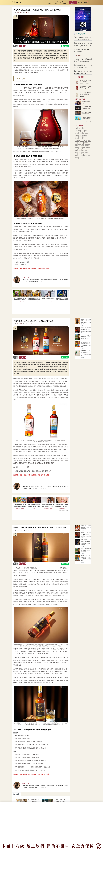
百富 (89, 140)
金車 (76, 152)
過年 (76, 150)
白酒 (86, 140)
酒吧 (80, 150)
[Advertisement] (41, 310)
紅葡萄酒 (86, 143)
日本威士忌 (85, 133)
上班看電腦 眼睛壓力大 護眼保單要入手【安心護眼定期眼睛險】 (48, 505)
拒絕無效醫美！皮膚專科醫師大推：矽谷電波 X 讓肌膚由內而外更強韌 (62, 505)
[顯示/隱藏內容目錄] (23, 78)
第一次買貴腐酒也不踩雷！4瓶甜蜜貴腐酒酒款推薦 (20, 299)
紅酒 (76, 145)
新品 (82, 130)
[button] (90, 2)
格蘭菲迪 (85, 135)
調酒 (81, 147)
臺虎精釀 (87, 145)
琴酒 (87, 138)
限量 (83, 152)
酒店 (83, 150)
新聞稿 (76, 133)
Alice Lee (29, 12)
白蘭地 (82, 140)
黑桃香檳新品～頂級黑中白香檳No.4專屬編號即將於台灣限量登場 (86, 107)
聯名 (80, 145)
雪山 (20, 161)
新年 (86, 130)
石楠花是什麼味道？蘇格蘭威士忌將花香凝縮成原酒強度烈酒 (34, 505)
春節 (81, 135)
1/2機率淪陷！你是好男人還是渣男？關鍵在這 (62, 299)
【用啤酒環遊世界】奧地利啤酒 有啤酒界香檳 (20, 505)
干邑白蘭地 (77, 130)
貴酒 (84, 147)
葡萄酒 (76, 147)
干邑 (84, 128)
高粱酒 (76, 157)
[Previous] (77, 19)
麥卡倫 (81, 157)
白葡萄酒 (77, 140)
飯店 (76, 155)
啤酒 (76, 128)
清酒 (84, 138)
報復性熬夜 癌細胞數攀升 (86, 102)
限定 (80, 152)
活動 (81, 138)
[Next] (88, 19)
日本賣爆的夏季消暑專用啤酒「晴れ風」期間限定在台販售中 (86, 118)
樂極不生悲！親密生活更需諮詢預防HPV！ (86, 113)
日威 (81, 133)
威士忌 (80, 128)
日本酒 (76, 135)
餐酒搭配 (80, 155)
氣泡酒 (76, 138)
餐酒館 (85, 155)
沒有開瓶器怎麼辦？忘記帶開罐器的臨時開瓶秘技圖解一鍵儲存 (34, 299)
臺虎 (83, 145)
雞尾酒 (86, 152)
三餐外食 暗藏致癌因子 (48, 298)
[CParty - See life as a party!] (16, 2)
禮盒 (76, 143)
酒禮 (86, 150)
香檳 (89, 155)
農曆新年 (88, 147)
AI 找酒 (80, 2)
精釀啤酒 (80, 143)
